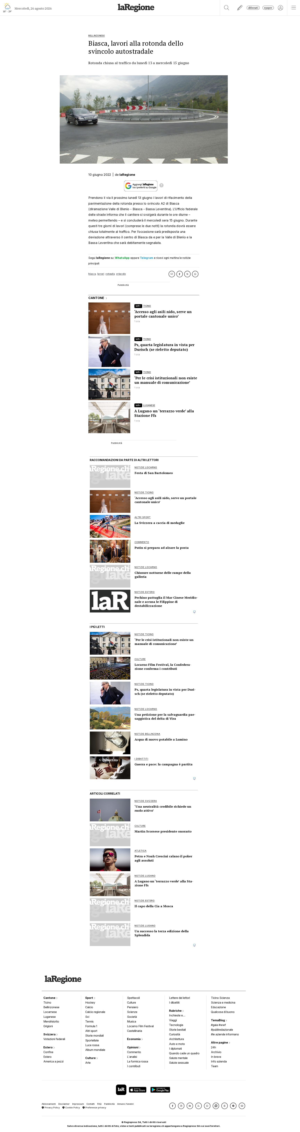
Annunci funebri (125, 1104)
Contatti (90, 1104)
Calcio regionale (95, 1012)
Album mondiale (95, 1050)
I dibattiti (174, 1002)
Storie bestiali (177, 1029)
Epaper (268, 7)
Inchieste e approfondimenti (179, 1016)
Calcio (89, 1007)
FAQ (99, 1104)
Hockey (90, 1002)
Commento (134, 1052)
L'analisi (132, 1056)
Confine (48, 1052)
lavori (100, 273)
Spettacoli (133, 998)
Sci (87, 1016)
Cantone (49, 998)
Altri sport (91, 1031)
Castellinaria (134, 1031)
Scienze (132, 1012)
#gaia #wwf (218, 1025)
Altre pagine (220, 1042)
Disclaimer (64, 1104)
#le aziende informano (225, 1034)
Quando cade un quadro (184, 1053)
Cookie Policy (72, 1107)
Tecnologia (176, 1025)
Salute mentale (178, 1058)
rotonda (110, 273)
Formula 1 (91, 1026)
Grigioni (48, 1026)
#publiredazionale (222, 1029)
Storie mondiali (94, 1035)
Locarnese (50, 1012)
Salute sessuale (179, 1062)
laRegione (127, 174)
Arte (88, 1062)
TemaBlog (218, 1020)
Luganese (49, 1016)
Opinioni (133, 1047)
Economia (134, 1039)
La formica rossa (137, 1061)
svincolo (121, 273)
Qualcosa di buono (223, 1012)
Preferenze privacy (95, 1107)
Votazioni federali (54, 1039)
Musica (131, 1021)
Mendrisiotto (51, 1021)
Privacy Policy (52, 1107)
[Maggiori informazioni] (161, 186)
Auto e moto (177, 1044)
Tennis (89, 1021)
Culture (90, 1058)
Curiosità (174, 1034)
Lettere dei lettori (179, 998)
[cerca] (226, 7)
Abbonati (253, 7)
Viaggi (173, 1020)
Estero (48, 1047)
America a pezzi (53, 1061)
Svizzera (49, 1034)
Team (214, 1066)
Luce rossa (92, 1045)
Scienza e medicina (223, 1002)
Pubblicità (109, 1104)
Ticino (47, 1002)
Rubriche (175, 1010)
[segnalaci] (240, 7)
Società (132, 1016)
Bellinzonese (51, 1007)
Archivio (216, 1052)
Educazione (218, 1007)
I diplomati (175, 1048)
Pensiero (132, 1007)
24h (213, 1047)
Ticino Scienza (220, 998)
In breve (216, 1056)
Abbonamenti (49, 1104)
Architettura (176, 1039)
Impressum (78, 1104)
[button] (172, 1106)
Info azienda (219, 1061)
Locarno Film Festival (140, 1026)
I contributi (133, 1066)
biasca (92, 273)
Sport (89, 998)
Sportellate (92, 1040)
